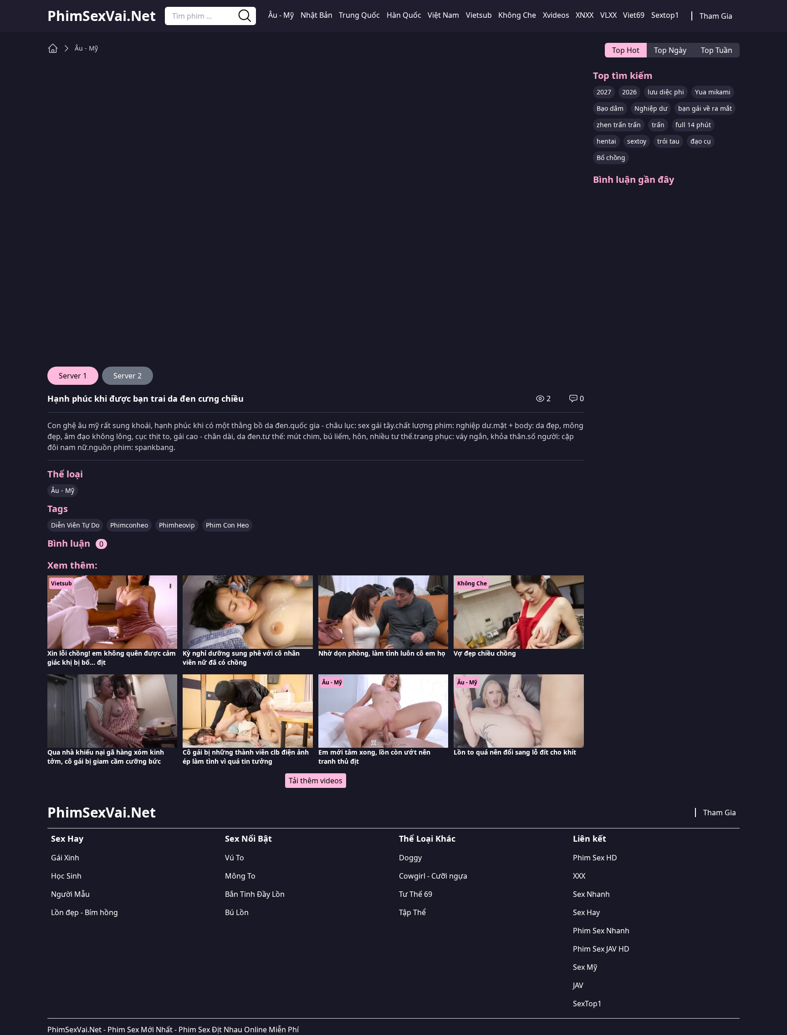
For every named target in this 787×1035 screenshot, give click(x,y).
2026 (629, 92)
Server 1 (73, 376)
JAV (578, 985)
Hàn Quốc (404, 15)
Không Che (517, 15)
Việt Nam (443, 15)
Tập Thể (412, 912)
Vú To (234, 858)
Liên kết (589, 838)
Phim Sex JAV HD (601, 949)
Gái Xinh (65, 858)
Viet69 (633, 15)
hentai (606, 141)
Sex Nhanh (591, 894)
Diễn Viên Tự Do (75, 525)
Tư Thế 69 (415, 894)
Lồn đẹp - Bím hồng (84, 912)
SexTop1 (587, 1004)
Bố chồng (611, 157)
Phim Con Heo (227, 525)
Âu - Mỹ (281, 15)
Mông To (240, 876)
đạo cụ (700, 141)
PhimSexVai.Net (101, 16)
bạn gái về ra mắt (705, 108)
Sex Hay (67, 838)
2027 (604, 92)
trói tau (668, 141)
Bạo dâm (610, 108)
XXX (579, 876)
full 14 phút (693, 124)
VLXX (608, 15)
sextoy (636, 141)
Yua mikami (713, 92)
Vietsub (479, 15)
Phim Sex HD (595, 858)
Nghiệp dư (650, 108)
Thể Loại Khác (427, 838)
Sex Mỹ (585, 967)
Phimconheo (129, 525)
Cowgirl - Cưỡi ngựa (433, 876)
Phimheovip (177, 525)
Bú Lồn (237, 912)
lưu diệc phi (666, 92)
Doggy (410, 858)
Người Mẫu (70, 894)
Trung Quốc (359, 15)
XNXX (584, 15)
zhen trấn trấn (619, 124)
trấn (658, 124)
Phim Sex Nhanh (601, 931)
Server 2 (127, 376)
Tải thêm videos (315, 781)
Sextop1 (665, 15)
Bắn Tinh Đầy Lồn (255, 894)
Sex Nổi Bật (248, 838)
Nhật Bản (316, 15)
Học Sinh (66, 876)
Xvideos (556, 15)
